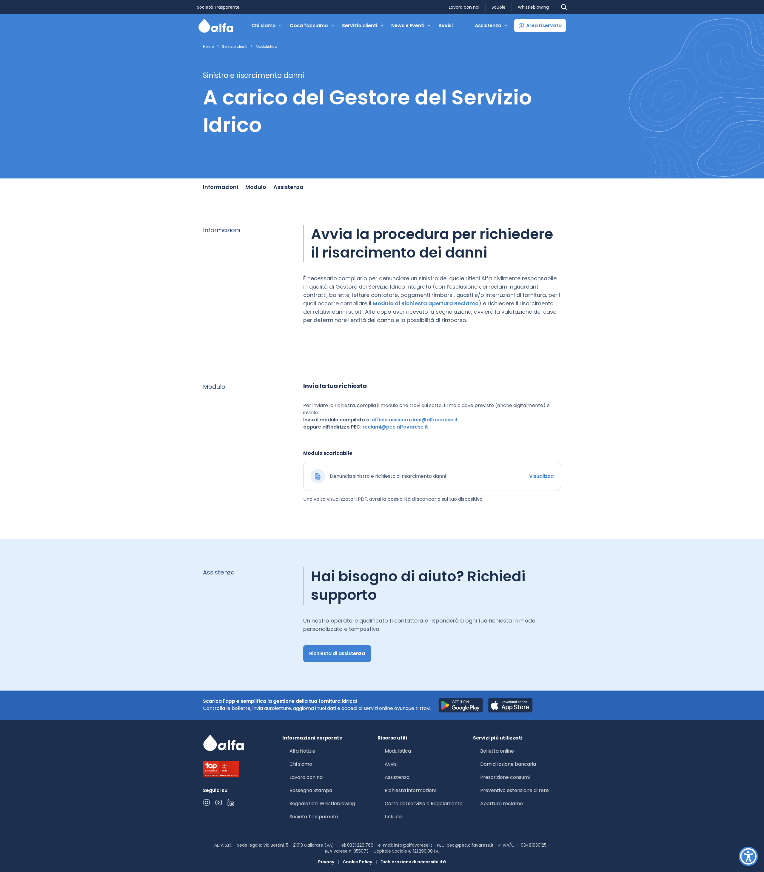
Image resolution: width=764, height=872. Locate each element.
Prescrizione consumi (505, 777)
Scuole (499, 7)
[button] (540, 25)
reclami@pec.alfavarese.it (395, 426)
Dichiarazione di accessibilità (413, 862)
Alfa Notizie (302, 751)
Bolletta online (497, 751)
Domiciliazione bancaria (508, 764)
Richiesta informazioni (410, 790)
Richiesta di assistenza (337, 653)
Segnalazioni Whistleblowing (322, 803)
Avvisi (445, 25)
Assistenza (288, 187)
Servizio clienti (234, 46)
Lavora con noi (464, 7)
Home (208, 46)
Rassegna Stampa (310, 790)
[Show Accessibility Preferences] (748, 856)
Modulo (255, 187)
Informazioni (220, 187)
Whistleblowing (533, 7)
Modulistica (266, 46)
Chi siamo (300, 764)
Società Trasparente (218, 7)
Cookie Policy (357, 862)
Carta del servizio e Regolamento (424, 803)
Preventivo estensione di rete (514, 790)
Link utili (393, 816)
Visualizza (541, 476)
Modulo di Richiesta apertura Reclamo (426, 303)
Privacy (326, 862)
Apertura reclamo (501, 803)
